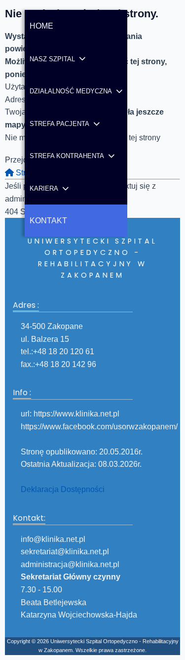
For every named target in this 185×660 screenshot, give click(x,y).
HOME (41, 26)
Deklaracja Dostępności (63, 489)
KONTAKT (48, 220)
